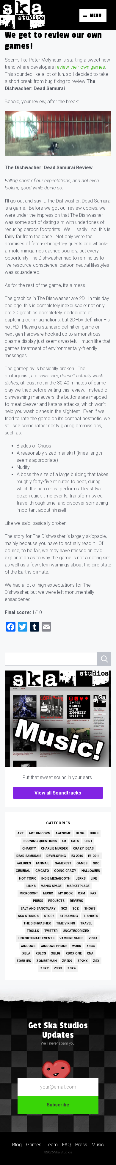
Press (38, 901)
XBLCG (41, 953)
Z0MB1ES (23, 961)
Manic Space (51, 886)
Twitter (51, 931)
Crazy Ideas (83, 848)
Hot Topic (27, 878)
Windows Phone (54, 946)
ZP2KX (82, 961)
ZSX (96, 961)
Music (48, 893)
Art (21, 833)
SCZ (75, 908)
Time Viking (65, 923)
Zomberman (46, 961)
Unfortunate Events (36, 938)
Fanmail (42, 863)
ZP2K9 (67, 961)
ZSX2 (44, 968)
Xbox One (74, 953)
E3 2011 (94, 856)
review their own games (80, 67)
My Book (65, 893)
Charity (29, 848)
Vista (93, 938)
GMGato (42, 871)
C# (64, 841)
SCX (64, 908)
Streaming (68, 916)
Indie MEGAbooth (55, 878)
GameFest (63, 863)
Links (31, 886)
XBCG (91, 946)
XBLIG (55, 953)
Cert (88, 841)
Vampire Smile (71, 938)
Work (76, 946)
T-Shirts (90, 916)
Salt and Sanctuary (38, 908)
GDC (96, 863)
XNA (90, 953)
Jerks (81, 878)
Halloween (90, 871)
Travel (86, 923)
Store (49, 916)
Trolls (33, 931)
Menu (96, 15)
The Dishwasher (37, 923)
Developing (56, 856)
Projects (56, 901)
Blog (80, 833)
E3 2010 (77, 856)
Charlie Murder (54, 848)
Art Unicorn (39, 833)
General (23, 871)
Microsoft (29, 893)
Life (94, 878)
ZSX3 (58, 968)
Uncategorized (76, 931)
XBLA (26, 953)
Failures (24, 863)
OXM (81, 893)
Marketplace (78, 886)
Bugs (94, 833)
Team (52, 1144)
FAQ (66, 1144)
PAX (93, 893)
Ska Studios (28, 916)
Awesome (63, 833)
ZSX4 (71, 968)
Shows (89, 908)
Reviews (76, 901)
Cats (75, 841)
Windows (28, 946)
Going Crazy (65, 871)
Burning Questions (40, 841)
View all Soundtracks (58, 793)
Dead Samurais (28, 856)
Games (81, 863)
